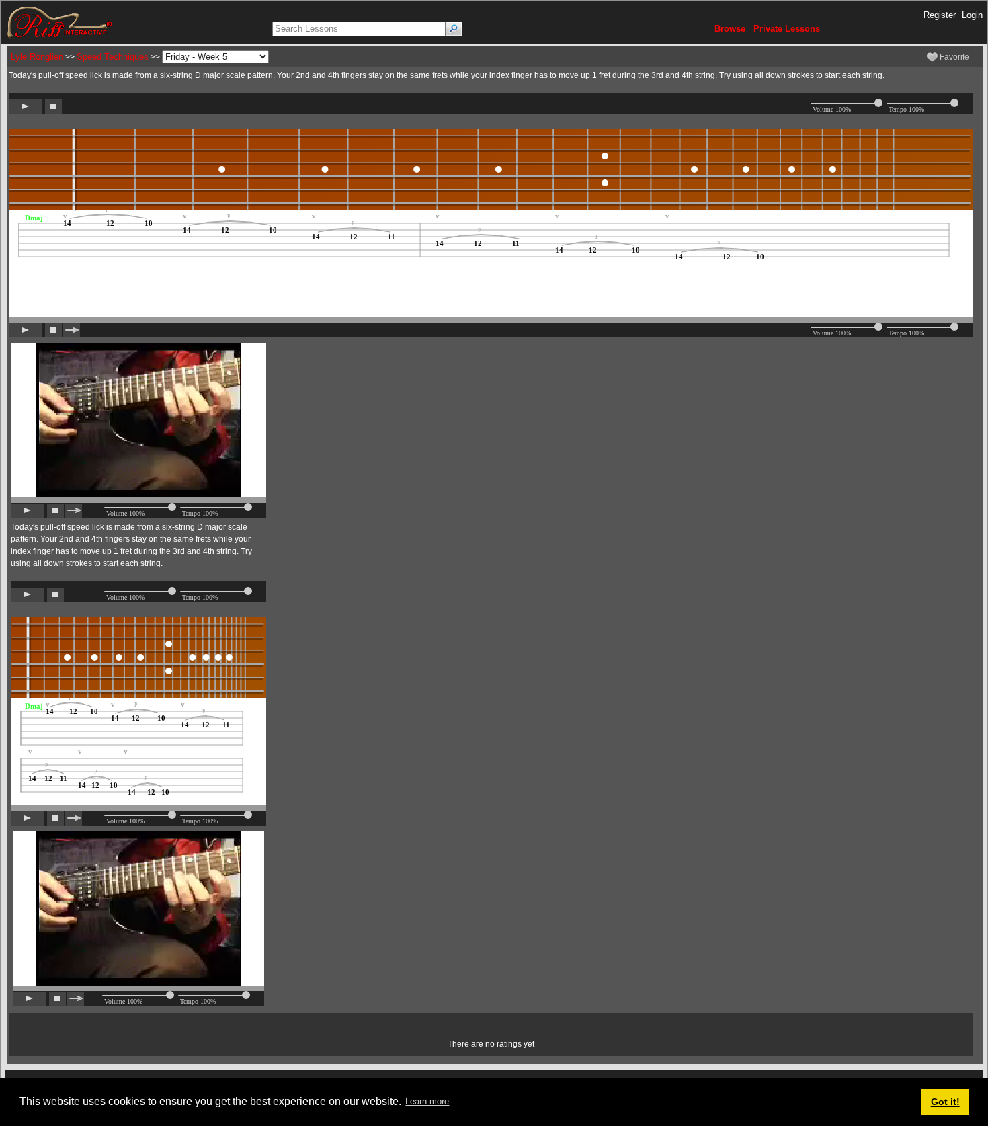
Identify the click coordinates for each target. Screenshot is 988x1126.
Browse (729, 29)
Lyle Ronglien (37, 57)
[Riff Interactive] (59, 22)
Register (939, 15)
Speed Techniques (113, 57)
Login (972, 15)
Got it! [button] (945, 1101)
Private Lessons (786, 29)
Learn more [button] (427, 1101)
